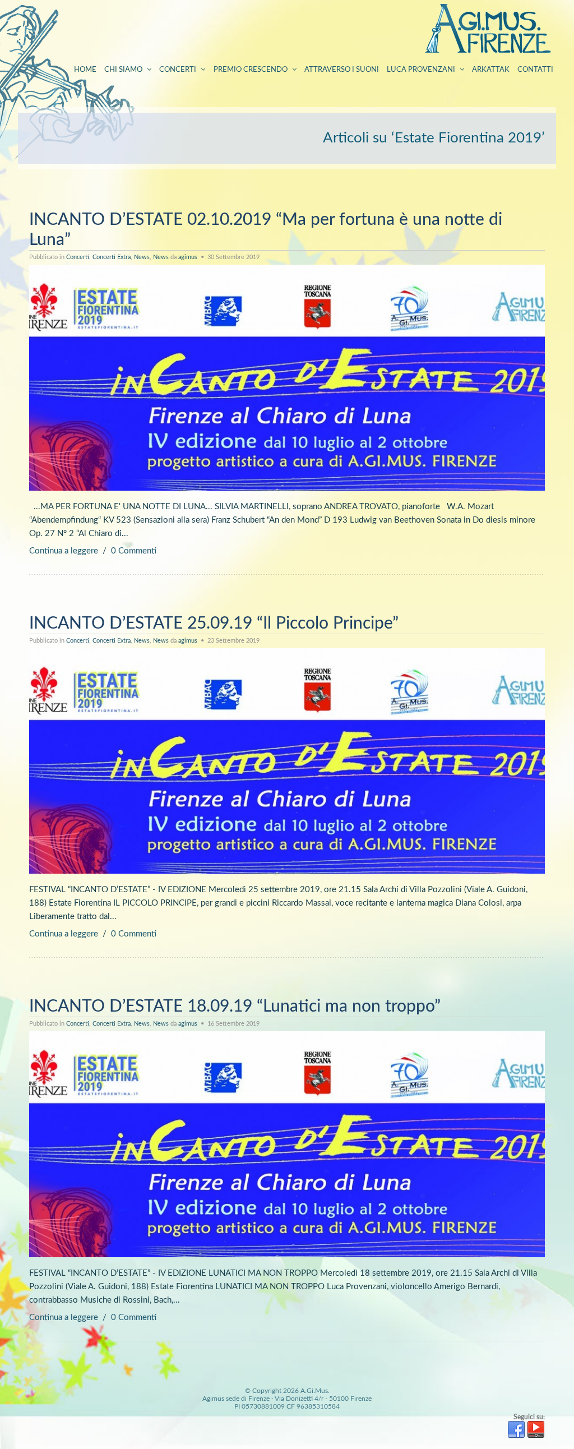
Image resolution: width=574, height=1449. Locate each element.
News (142, 257)
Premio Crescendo (251, 69)
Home (85, 69)
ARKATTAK (491, 69)
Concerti (177, 69)
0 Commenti (133, 551)
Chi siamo (123, 69)
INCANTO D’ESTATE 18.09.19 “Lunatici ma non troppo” (235, 1006)
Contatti (535, 69)
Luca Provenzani (421, 69)
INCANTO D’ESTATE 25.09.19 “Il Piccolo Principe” (214, 623)
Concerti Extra (111, 257)
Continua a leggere (63, 551)
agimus (187, 257)
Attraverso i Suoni (341, 69)
